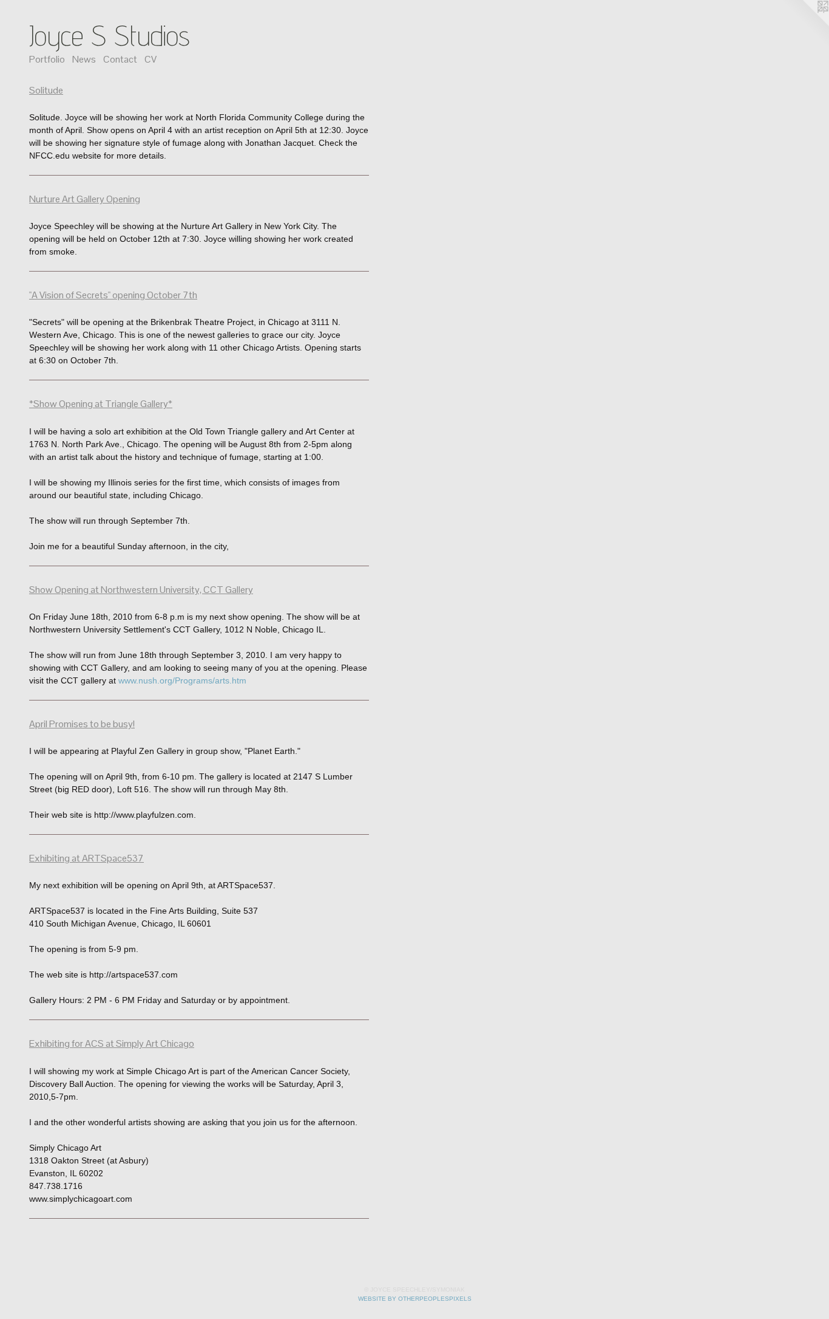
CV (150, 59)
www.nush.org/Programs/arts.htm (182, 680)
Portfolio (47, 59)
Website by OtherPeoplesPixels (415, 1298)
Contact (120, 59)
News (84, 59)
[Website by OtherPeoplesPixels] (804, 24)
